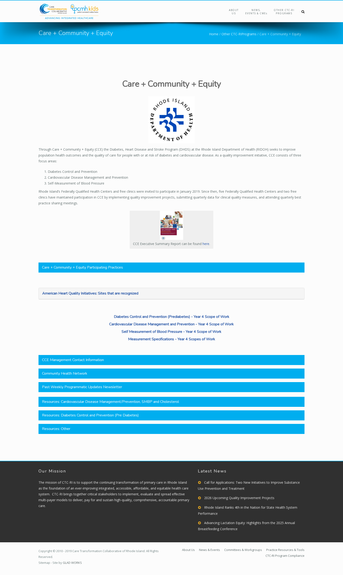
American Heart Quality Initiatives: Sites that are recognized (90, 293)
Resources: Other (56, 428)
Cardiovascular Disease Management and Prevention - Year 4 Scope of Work (171, 324)
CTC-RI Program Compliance (285, 556)
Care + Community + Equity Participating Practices (82, 267)
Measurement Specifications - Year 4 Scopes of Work (171, 339)
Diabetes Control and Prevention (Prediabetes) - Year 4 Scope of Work (171, 316)
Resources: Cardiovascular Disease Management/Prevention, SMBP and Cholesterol (110, 401)
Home (213, 34)
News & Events (209, 550)
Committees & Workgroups (243, 550)
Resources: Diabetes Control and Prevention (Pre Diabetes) (90, 415)
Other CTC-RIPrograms (284, 11)
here (206, 243)
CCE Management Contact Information (73, 359)
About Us (234, 11)
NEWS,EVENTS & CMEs (256, 11)
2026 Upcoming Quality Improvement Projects (239, 498)
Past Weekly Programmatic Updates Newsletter (82, 387)
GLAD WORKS (72, 563)
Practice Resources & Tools (285, 550)
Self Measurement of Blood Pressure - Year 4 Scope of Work (171, 331)
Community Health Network (64, 373)
